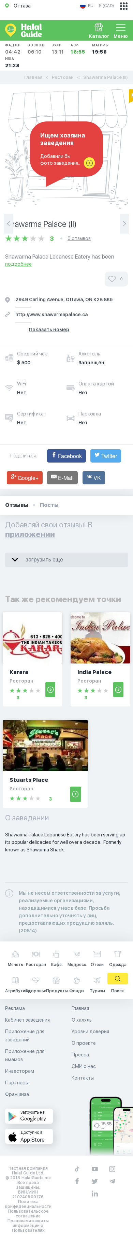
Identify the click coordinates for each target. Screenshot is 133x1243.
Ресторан (63, 77)
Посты (49, 505)
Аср (78, 49)
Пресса (80, 1054)
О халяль (82, 1020)
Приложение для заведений (24, 1035)
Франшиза (17, 1094)
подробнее (18, 264)
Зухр (58, 49)
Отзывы (16, 505)
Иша (12, 62)
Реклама (15, 1008)
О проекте (84, 1043)
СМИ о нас (84, 1066)
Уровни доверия (90, 1031)
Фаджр (13, 49)
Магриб (100, 49)
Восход (36, 49)
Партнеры (17, 1082)
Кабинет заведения (27, 1020)
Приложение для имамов (24, 1055)
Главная (33, 77)
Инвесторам (19, 1071)
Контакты (83, 1078)
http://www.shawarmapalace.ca (51, 314)
